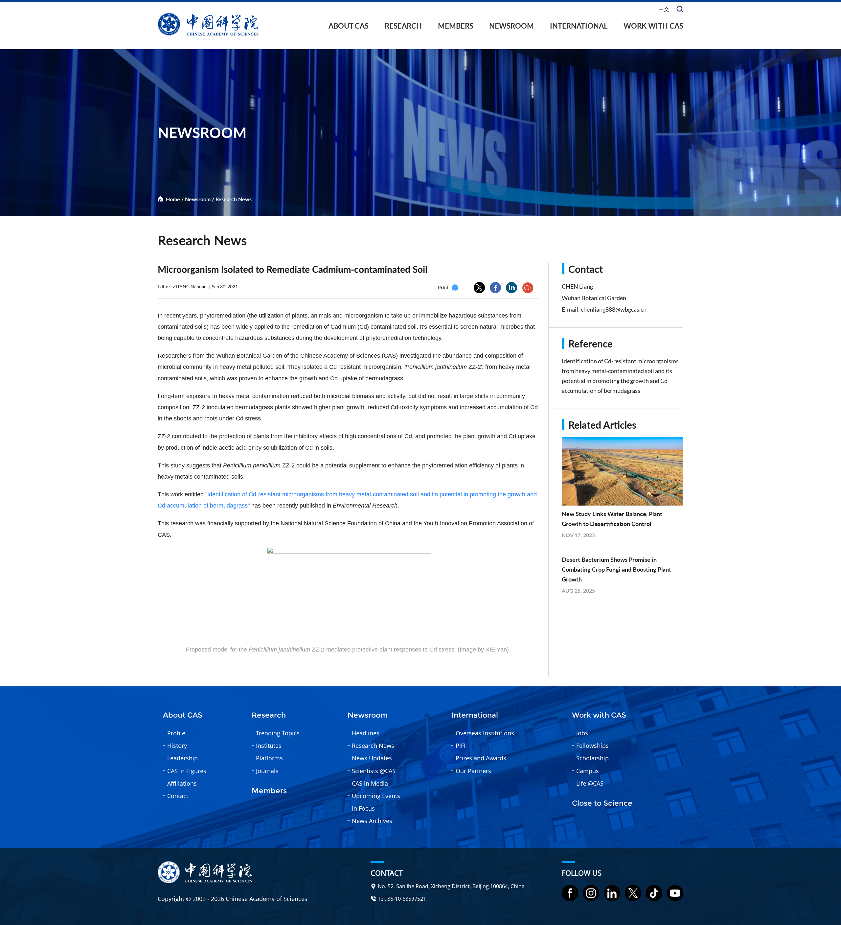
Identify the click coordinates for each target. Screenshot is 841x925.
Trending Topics (278, 733)
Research (403, 25)
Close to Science (602, 803)
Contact (177, 796)
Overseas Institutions (485, 733)
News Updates (372, 758)
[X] (633, 893)
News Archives (372, 821)
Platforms (269, 758)
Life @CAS (589, 783)
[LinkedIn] (612, 893)
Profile (176, 733)
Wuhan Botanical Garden (594, 297)
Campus (587, 771)
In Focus (363, 808)
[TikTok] (654, 893)
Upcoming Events (376, 796)
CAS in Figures (186, 771)
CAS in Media (370, 783)
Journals (267, 771)
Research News (234, 199)
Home (173, 199)
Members (455, 25)
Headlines (365, 733)
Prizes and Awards (481, 758)
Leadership (182, 758)
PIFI (461, 745)
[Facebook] (570, 893)
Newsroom (511, 25)
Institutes (269, 745)
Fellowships (592, 745)
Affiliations (182, 783)
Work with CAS (653, 25)
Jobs (582, 733)
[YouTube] (675, 893)
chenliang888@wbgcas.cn (614, 309)
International (578, 25)
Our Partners (473, 771)
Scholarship (592, 758)
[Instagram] (591, 893)
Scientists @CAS (374, 771)
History (177, 745)
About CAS (349, 25)
